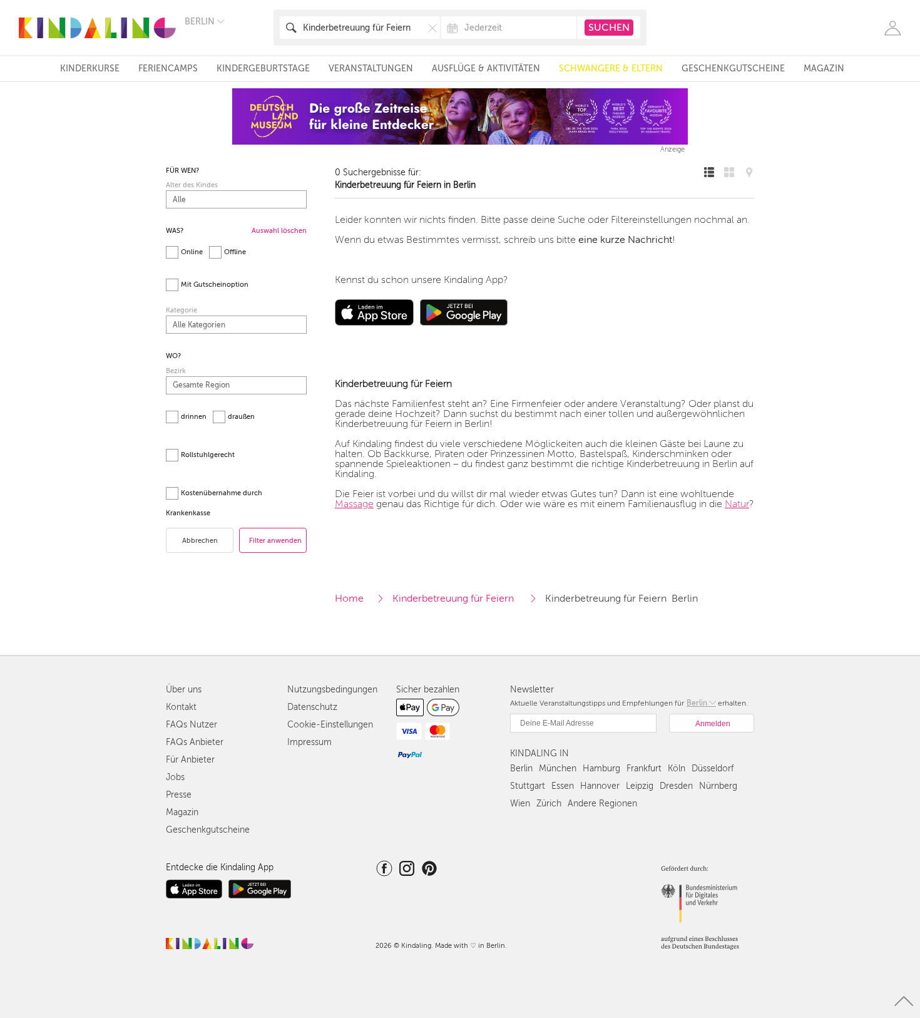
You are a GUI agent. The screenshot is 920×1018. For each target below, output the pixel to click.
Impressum (309, 742)
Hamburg (601, 768)
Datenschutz (312, 707)
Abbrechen (200, 541)
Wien (520, 803)
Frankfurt (644, 768)
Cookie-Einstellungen (330, 724)
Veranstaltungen (371, 68)
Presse (179, 794)
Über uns (184, 689)
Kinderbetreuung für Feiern (454, 598)
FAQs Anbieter (194, 742)
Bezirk (176, 371)
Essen (562, 786)
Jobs (175, 777)
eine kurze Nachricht (625, 239)
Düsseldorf (712, 768)
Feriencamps (168, 68)
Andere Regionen (602, 803)
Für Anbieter (190, 759)
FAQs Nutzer (191, 724)
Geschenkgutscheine (733, 68)
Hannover (600, 786)
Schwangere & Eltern (611, 68)
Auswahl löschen (279, 231)
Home (349, 598)
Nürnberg (718, 786)
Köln (676, 768)
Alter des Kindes (192, 185)
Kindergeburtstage (263, 68)
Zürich (548, 803)
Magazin (824, 68)
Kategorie (181, 310)
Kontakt (181, 707)
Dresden (676, 786)
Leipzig (639, 786)
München (557, 768)
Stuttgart (527, 786)
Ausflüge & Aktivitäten (486, 68)
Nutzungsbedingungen (332, 689)
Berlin (521, 768)
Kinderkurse (90, 68)
